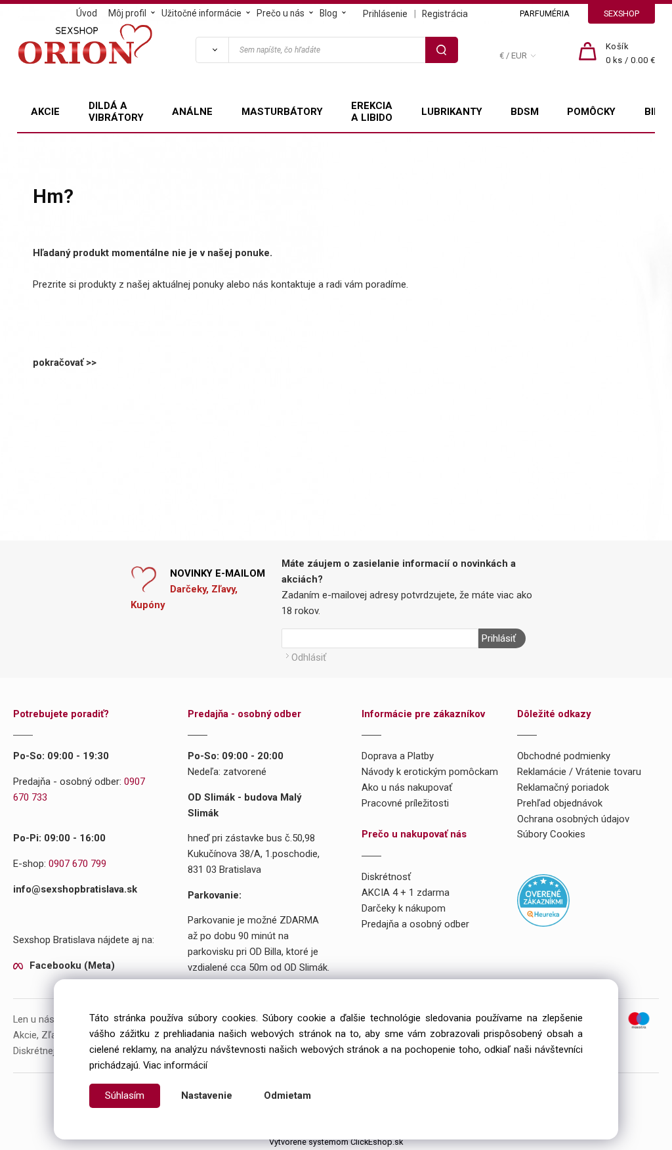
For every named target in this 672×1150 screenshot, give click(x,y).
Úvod (86, 13)
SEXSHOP (621, 13)
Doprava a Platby (398, 756)
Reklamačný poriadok (563, 787)
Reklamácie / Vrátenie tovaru (579, 772)
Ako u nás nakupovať (407, 787)
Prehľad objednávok (559, 803)
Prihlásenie (385, 14)
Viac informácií (175, 1065)
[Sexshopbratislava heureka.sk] (543, 900)
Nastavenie (206, 1095)
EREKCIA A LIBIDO (371, 111)
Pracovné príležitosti (405, 803)
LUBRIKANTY (451, 112)
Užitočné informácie (201, 13)
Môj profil (127, 13)
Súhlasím (124, 1095)
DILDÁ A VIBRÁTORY (116, 111)
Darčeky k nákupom (404, 908)
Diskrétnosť (386, 877)
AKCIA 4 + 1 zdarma (406, 892)
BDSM (525, 112)
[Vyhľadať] (212, 50)
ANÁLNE (192, 112)
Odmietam (287, 1095)
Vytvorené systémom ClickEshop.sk (336, 1142)
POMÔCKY (591, 112)
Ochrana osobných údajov (573, 819)
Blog (328, 13)
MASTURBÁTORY (282, 112)
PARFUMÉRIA (545, 13)
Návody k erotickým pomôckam (430, 772)
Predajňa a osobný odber (415, 924)
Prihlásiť (499, 638)
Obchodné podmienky (563, 756)
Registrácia (445, 14)
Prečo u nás (280, 13)
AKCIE (45, 112)
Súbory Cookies (551, 834)
